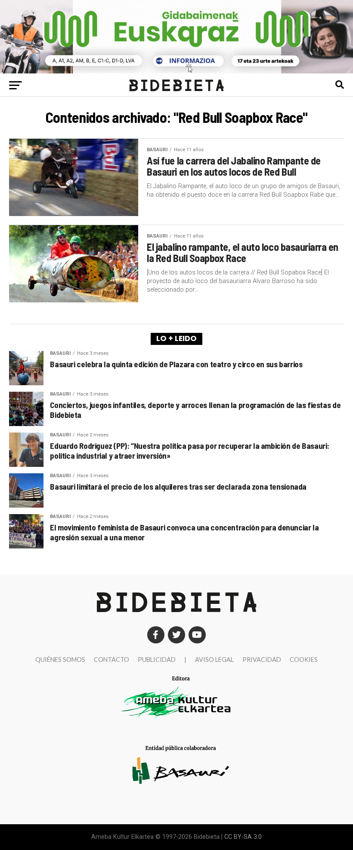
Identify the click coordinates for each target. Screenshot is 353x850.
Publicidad (157, 659)
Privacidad (261, 659)
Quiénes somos (60, 659)
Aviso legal (214, 659)
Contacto (111, 659)
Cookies (304, 659)
